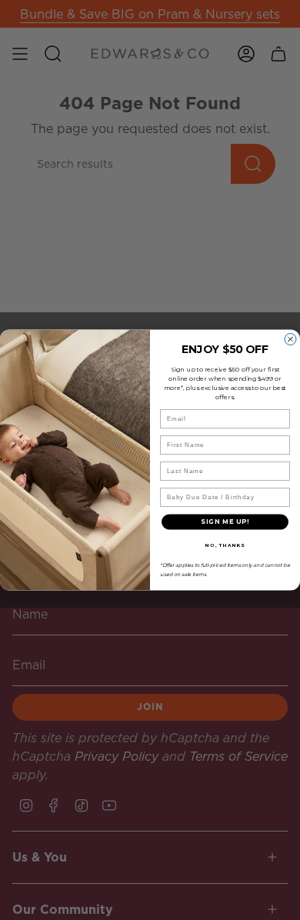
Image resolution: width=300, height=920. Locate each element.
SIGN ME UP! (225, 522)
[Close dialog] (290, 339)
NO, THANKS (225, 545)
